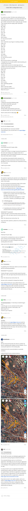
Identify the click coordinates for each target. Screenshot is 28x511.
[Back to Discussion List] (1, 1)
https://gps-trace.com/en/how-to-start (9, 476)
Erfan (4, 320)
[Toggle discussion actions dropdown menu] (26, 1)
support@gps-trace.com (6, 284)
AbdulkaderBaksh (9, 124)
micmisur (7, 175)
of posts (14, 1)
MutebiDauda (8, 452)
